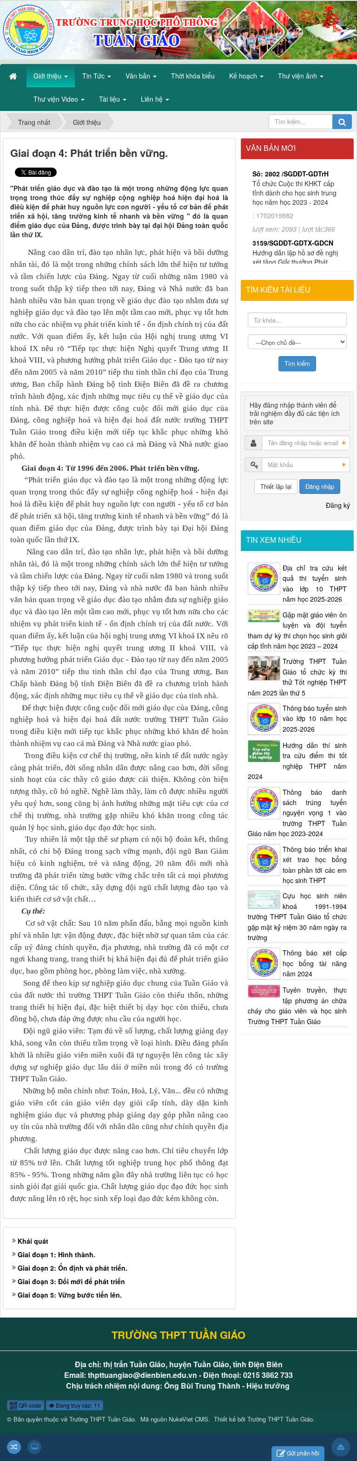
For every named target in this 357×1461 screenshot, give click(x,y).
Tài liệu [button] (110, 99)
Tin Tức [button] (94, 75)
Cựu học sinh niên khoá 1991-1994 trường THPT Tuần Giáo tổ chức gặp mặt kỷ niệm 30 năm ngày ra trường (297, 916)
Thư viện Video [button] (56, 99)
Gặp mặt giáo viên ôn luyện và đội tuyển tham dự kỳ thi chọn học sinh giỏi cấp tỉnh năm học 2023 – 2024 (297, 630)
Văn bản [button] (139, 75)
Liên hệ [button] (153, 99)
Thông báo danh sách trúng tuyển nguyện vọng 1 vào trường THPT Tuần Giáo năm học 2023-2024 (297, 812)
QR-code (29, 1405)
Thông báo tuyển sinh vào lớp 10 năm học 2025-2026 (315, 718)
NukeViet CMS (188, 1419)
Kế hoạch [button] (244, 75)
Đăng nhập (319, 486)
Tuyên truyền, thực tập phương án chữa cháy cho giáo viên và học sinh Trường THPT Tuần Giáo (297, 1005)
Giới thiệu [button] (48, 75)
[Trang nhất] (14, 75)
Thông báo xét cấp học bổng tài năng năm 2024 (315, 963)
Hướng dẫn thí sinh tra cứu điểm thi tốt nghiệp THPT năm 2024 (297, 760)
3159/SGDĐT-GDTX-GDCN (292, 213)
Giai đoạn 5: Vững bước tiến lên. (70, 1294)
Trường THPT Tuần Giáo (102, 1419)
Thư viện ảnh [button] (298, 75)
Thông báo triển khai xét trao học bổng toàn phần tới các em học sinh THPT (315, 864)
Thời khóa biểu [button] (193, 75)
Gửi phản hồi (303, 1453)
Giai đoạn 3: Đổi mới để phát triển (71, 1281)
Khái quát (33, 1241)
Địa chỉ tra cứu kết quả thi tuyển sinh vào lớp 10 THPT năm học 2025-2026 (315, 583)
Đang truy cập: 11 (77, 1405)
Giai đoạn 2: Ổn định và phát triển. (72, 1268)
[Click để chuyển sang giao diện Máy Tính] (34, 1447)
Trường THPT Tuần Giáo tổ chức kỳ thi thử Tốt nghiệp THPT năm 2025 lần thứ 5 (297, 676)
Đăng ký (338, 505)
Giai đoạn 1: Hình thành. (56, 1254)
